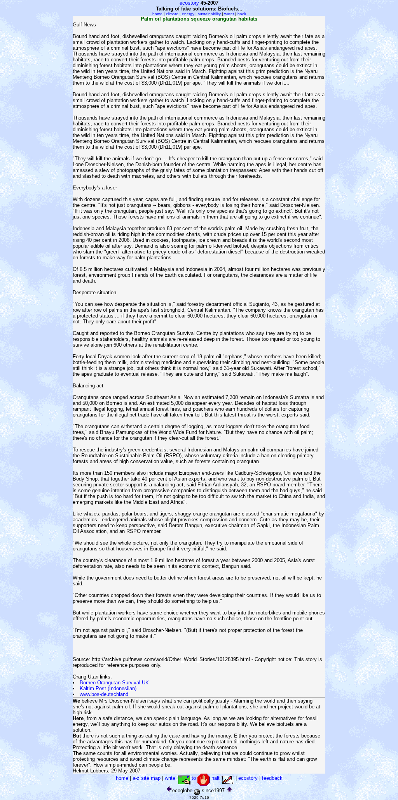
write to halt (193, 778)
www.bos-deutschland (104, 694)
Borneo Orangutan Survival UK (114, 682)
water (229, 14)
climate (172, 14)
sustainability (209, 14)
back (241, 14)
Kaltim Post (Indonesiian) (108, 688)
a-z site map (147, 778)
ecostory (189, 3)
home (157, 14)
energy (188, 14)
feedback (272, 778)
